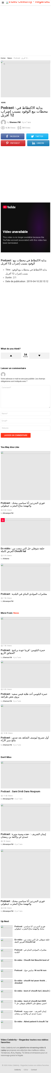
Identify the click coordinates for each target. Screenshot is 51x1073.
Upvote (11, 356)
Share (4, 64)
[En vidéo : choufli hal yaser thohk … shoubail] (7, 983)
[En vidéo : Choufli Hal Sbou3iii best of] (7, 963)
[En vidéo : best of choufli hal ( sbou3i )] (7, 994)
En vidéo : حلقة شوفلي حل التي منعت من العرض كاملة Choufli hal (22, 550)
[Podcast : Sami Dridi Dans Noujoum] (25, 774)
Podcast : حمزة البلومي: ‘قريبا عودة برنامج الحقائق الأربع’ (23, 651)
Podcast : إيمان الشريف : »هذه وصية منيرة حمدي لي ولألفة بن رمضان (23, 835)
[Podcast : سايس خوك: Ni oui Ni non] (7, 973)
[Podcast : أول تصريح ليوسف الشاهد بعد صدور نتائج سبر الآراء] (25, 718)
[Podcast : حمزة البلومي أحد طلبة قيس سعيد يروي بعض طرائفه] (25, 674)
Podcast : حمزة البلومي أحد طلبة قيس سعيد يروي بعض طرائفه (24, 695)
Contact (34, 1070)
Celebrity (17, 1070)
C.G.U (26, 1070)
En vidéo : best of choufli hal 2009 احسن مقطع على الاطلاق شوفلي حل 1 (31, 1002)
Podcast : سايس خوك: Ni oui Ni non (30, 970)
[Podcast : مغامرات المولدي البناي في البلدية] (25, 577)
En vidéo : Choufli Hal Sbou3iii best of (32, 960)
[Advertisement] (25, 30)
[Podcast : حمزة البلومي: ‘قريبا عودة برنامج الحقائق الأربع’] (25, 630)
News (16, 613)
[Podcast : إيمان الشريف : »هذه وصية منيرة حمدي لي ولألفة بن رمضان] (25, 817)
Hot (3, 520)
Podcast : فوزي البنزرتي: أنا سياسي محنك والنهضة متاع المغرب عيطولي (23, 504)
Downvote (39, 356)
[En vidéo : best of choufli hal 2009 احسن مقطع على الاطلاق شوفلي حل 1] (7, 1004)
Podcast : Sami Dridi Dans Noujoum (20, 791)
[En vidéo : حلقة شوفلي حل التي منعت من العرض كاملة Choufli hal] (25, 532)
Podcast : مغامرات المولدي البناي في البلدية (24, 593)
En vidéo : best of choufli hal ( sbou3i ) (32, 991)
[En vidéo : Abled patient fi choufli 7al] (7, 1024)
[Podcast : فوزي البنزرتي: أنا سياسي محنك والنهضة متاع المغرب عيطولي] (25, 475)
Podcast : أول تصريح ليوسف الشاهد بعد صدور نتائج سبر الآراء (25, 739)
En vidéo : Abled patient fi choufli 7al (31, 1021)
